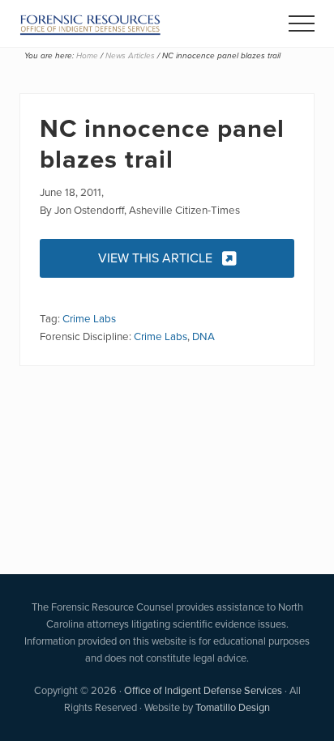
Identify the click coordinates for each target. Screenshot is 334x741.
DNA (203, 336)
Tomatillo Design (232, 707)
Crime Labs (89, 318)
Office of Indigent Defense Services (203, 690)
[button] (302, 23)
